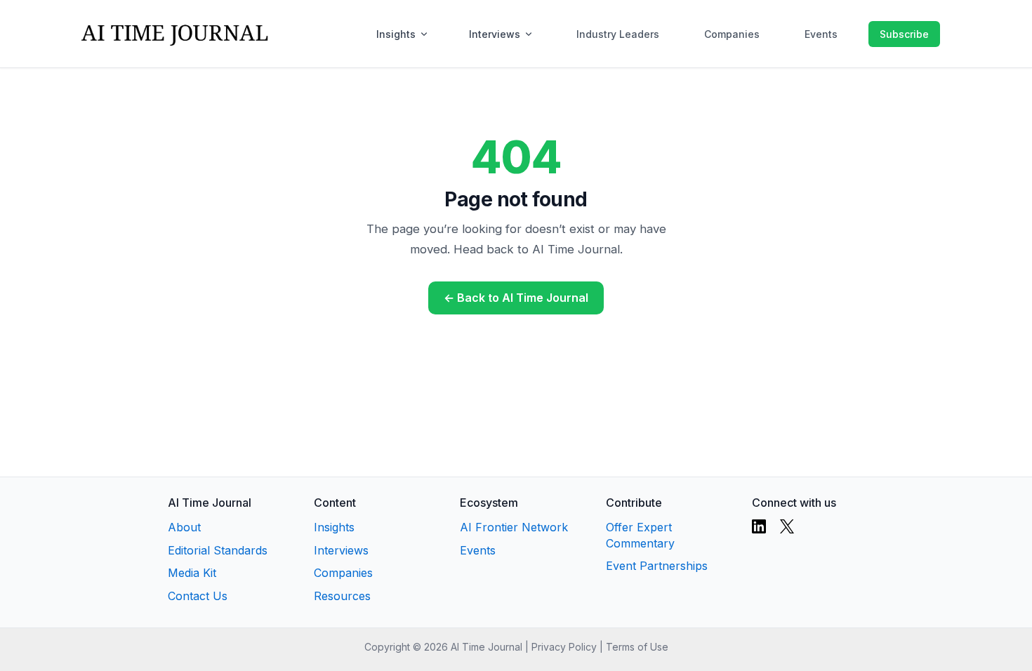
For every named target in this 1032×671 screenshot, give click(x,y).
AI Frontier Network (514, 527)
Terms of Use (637, 647)
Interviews (494, 34)
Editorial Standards (217, 550)
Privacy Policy (564, 647)
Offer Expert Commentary (640, 535)
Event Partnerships (657, 566)
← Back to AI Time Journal (516, 298)
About (184, 527)
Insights (396, 34)
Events (821, 34)
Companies (732, 34)
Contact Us (197, 596)
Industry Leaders (617, 34)
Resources (342, 596)
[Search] (854, 33)
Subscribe (904, 34)
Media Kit (192, 573)
